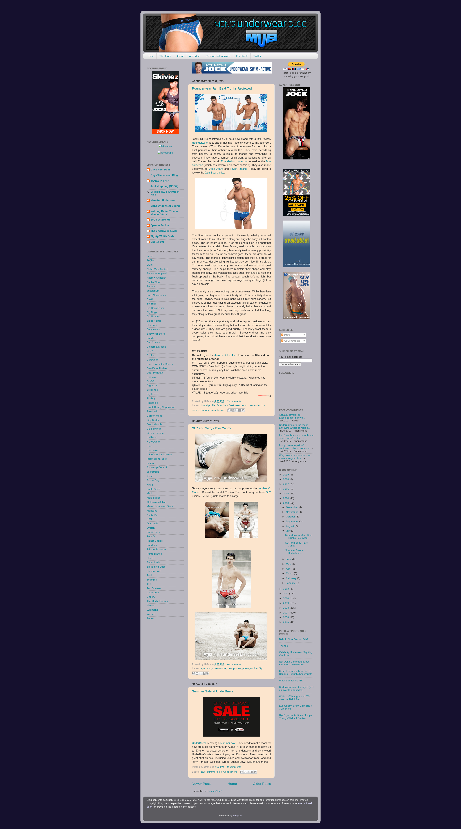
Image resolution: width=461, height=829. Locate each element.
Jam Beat (228, 405)
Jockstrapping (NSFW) (164, 186)
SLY (268, 492)
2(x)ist (150, 260)
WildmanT (152, 609)
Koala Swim (153, 489)
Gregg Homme (155, 433)
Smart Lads (153, 562)
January (291, 583)
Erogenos (152, 389)
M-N (149, 493)
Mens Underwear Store (160, 506)
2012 (286, 589)
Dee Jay (151, 377)
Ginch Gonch (154, 424)
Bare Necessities (156, 295)
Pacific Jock (153, 532)
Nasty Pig (152, 515)
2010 (286, 598)
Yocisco (151, 614)
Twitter (257, 56)
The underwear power (164, 231)
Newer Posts (202, 784)
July (288, 531)
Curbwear (152, 359)
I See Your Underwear (159, 454)
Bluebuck (152, 325)
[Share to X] (236, 410)
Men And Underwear (163, 200)
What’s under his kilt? (291, 680)
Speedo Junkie (160, 225)
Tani (149, 575)
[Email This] (229, 410)
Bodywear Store (156, 333)
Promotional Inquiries (218, 56)
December (292, 507)
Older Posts (262, 784)
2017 (286, 484)
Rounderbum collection (234, 161)
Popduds (152, 545)
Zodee (150, 618)
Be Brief (151, 303)
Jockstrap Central (157, 467)
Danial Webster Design (160, 364)
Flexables (152, 402)
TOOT (150, 584)
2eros (150, 256)
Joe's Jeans (216, 168)
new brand (241, 405)
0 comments (234, 664)
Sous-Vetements (161, 219)
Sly (261, 668)
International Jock (157, 458)
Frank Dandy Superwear (161, 407)
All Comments (291, 340)
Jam (217, 355)
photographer (250, 668)
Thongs (283, 645)
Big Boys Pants (155, 308)
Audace (151, 286)
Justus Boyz (153, 480)
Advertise (194, 56)
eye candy (206, 668)
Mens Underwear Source (165, 206)
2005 (286, 622)
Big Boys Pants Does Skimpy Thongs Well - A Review (295, 716)
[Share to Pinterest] (243, 410)
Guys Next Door (160, 169)
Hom (149, 446)
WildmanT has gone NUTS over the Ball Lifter (294, 698)
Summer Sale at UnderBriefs (212, 691)
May (289, 564)
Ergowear (152, 385)
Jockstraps (153, 471)
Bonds (150, 338)
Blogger (237, 815)
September (292, 521)
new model (220, 668)
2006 (286, 617)
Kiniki (150, 484)
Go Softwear (154, 428)
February (291, 578)
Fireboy (151, 398)
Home (150, 56)
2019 (286, 474)
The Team (165, 56)
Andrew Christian (156, 277)
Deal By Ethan (155, 372)
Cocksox (151, 355)
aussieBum (153, 290)
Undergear (153, 592)
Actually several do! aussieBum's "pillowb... (292, 416)
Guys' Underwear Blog (164, 175)
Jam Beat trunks (214, 172)
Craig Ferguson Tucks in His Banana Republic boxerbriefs (295, 672)
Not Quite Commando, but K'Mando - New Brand (294, 663)
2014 (286, 498)
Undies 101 (157, 242)
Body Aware (153, 329)
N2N (149, 519)
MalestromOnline (156, 502)
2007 (286, 612)
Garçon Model (155, 415)
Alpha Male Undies (157, 269)
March (290, 573)
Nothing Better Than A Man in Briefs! (164, 212)
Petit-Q (151, 536)
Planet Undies (155, 540)
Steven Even (154, 571)
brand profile (208, 405)
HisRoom (152, 437)
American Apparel (157, 273)
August (290, 526)
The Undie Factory (157, 601)
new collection (257, 405)
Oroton (151, 527)
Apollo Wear (154, 282)
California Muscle (156, 346)
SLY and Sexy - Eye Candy (211, 428)
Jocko (150, 476)
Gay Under (153, 420)
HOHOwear (153, 441)
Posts (286, 335)
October (291, 516)
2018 (286, 479)
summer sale (228, 743)
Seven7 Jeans (238, 168)
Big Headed (153, 316)
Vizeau (151, 605)
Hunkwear (152, 450)
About (180, 56)
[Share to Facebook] (239, 410)
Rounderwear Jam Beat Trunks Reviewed (222, 88)
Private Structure (156, 549)
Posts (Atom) (214, 791)
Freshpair (152, 411)
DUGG (150, 381)
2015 (286, 493)
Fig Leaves (153, 394)
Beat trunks (227, 355)
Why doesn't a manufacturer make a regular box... (295, 457)
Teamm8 (152, 579)
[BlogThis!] (232, 410)
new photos (234, 668)
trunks (220, 410)
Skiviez (151, 558)
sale (203, 771)
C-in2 (150, 351)
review (195, 410)
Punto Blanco (154, 553)
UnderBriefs (199, 743)
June (289, 559)
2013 (286, 503)
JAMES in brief (160, 180)
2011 (286, 593)
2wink (150, 264)
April (289, 568)
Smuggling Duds (156, 566)
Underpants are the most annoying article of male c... (294, 426)
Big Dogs (152, 312)
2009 (286, 603)
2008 (286, 607)
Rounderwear (200, 142)
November (292, 512)
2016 (286, 489)
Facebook (242, 56)
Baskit (150, 299)
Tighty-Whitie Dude (162, 236)
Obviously (152, 523)
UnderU (151, 596)
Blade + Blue (154, 320)
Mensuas (152, 510)
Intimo (150, 463)
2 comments (234, 401)
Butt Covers (153, 342)
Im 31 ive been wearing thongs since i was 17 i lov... (296, 436)
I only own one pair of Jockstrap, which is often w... (295, 447)
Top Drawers (154, 588)
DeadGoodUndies (157, 368)
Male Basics (153, 497)
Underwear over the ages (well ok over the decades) (296, 688)
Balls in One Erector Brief (293, 639)
